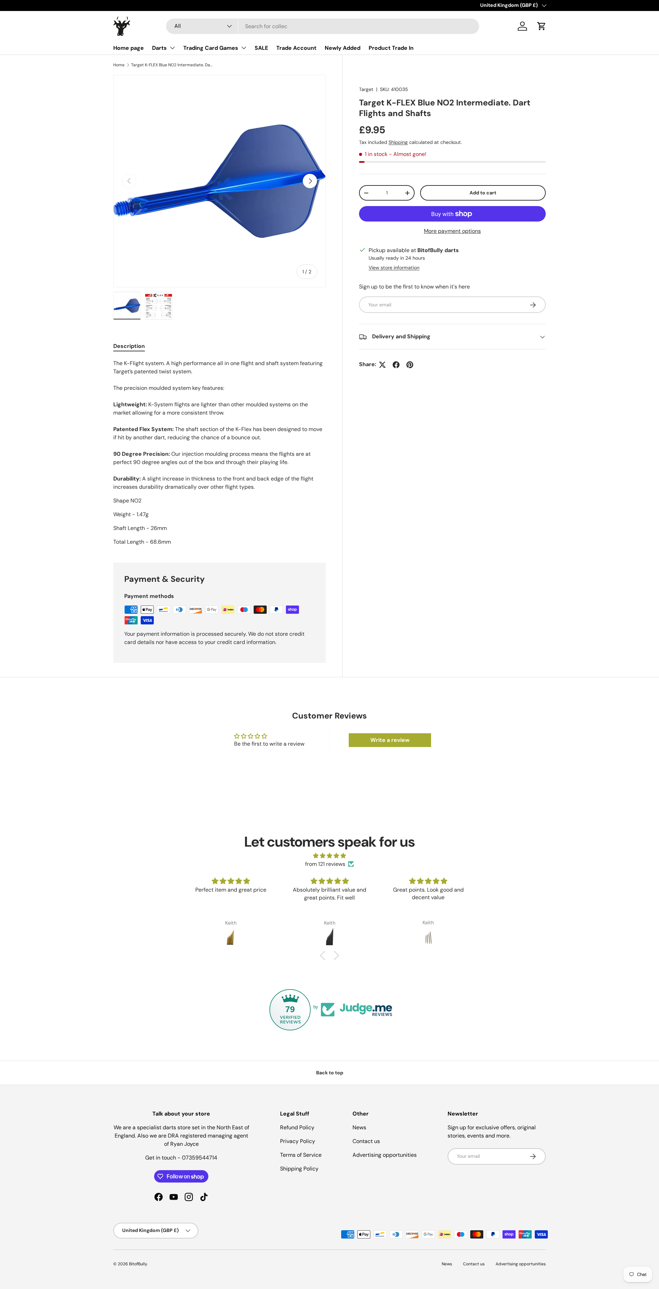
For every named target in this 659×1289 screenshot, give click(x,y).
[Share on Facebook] (396, 365)
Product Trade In (391, 48)
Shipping (398, 142)
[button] (541, 26)
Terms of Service (301, 1154)
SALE (261, 48)
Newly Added (342, 48)
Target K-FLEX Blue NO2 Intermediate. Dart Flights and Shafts (172, 65)
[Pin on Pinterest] (410, 365)
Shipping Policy (299, 1168)
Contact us (366, 1141)
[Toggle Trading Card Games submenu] (244, 48)
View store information (394, 268)
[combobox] (322, 26)
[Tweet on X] (382, 365)
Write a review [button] (389, 740)
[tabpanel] (219, 452)
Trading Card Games (210, 48)
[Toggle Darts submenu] (172, 48)
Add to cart (483, 193)
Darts (159, 48)
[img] (329, 855)
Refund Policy (297, 1127)
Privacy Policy (297, 1141)
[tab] (129, 346)
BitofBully (138, 1264)
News (359, 1127)
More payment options (452, 231)
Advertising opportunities (384, 1154)
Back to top (329, 1073)
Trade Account (296, 48)
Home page (128, 48)
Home (119, 65)
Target (366, 89)
